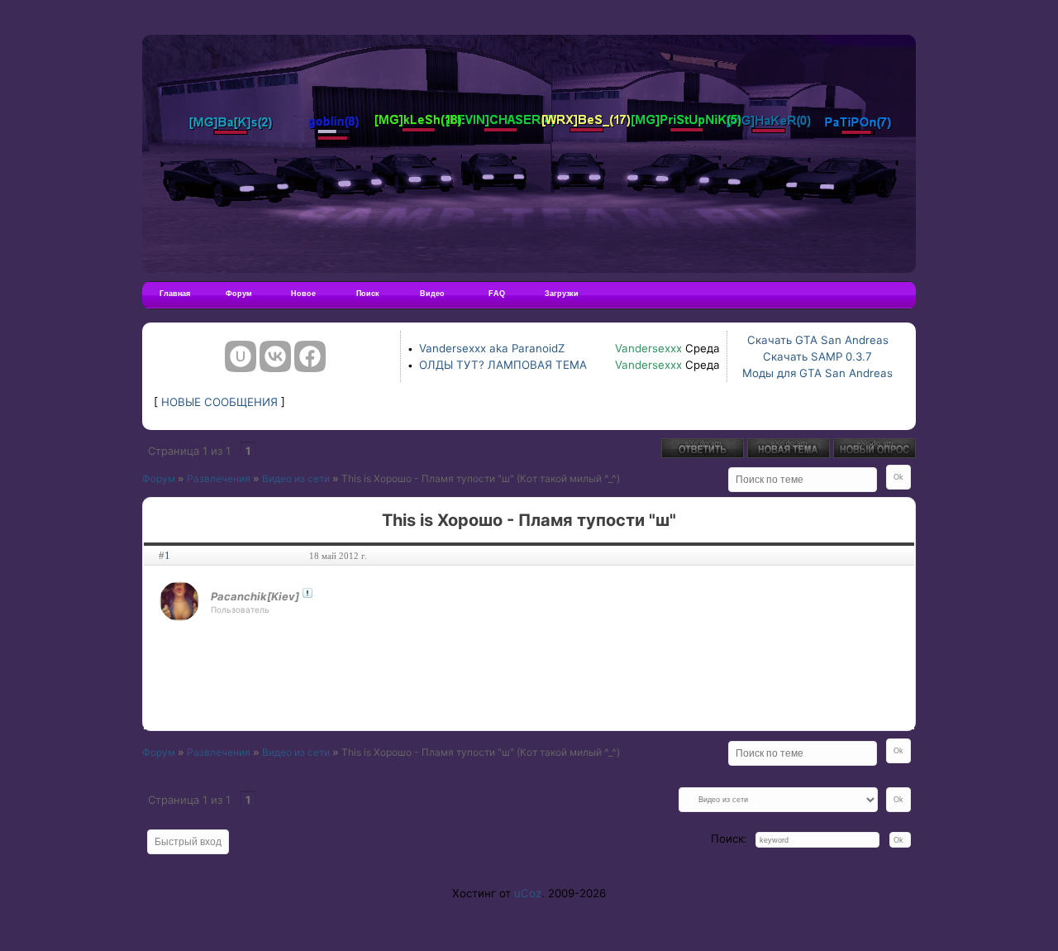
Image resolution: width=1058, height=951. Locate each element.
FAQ (496, 293)
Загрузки (562, 293)
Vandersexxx (648, 348)
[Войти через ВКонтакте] (275, 356)
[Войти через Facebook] (310, 356)
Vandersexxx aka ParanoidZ (492, 348)
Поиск (367, 293)
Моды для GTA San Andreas (817, 373)
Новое (303, 293)
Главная (175, 293)
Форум (239, 293)
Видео (432, 293)
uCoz (527, 893)
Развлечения (218, 478)
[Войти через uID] (240, 356)
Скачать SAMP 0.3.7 (817, 356)
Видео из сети (296, 478)
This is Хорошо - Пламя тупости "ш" (427, 478)
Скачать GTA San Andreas (818, 339)
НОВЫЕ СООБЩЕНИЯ (219, 402)
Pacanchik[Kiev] (255, 596)
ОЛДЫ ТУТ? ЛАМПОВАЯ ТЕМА (503, 364)
